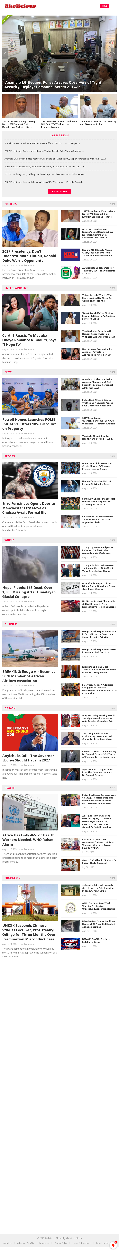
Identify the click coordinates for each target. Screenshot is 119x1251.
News (8, 372)
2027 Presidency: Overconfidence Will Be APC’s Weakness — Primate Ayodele (59, 124)
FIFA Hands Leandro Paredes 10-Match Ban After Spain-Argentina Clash (97, 519)
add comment (27, 265)
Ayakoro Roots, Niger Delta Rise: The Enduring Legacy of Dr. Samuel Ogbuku (97, 772)
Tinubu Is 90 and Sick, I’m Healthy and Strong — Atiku (98, 123)
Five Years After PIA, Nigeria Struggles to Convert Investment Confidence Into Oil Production (99, 689)
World (9, 540)
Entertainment (16, 288)
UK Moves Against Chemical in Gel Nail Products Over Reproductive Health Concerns (99, 604)
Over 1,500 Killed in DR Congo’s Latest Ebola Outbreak (99, 861)
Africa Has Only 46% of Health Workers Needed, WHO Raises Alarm (28, 839)
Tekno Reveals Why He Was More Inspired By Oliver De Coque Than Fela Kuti (97, 298)
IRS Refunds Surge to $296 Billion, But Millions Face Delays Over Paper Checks (99, 586)
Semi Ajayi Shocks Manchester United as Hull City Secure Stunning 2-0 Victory (98, 501)
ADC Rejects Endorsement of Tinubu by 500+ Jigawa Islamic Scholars (98, 270)
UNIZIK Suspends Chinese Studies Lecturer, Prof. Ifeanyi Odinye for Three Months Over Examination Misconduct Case (28, 932)
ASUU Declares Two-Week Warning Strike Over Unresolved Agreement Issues (98, 906)
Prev (5, 53)
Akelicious (49, 1238)
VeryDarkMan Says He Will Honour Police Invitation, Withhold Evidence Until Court (98, 334)
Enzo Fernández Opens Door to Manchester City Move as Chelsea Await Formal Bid (28, 508)
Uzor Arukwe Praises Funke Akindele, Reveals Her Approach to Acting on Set (97, 352)
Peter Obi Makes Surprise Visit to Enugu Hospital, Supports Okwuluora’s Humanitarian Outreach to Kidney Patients (99, 799)
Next (114, 53)
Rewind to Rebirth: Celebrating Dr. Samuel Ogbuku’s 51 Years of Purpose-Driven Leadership (99, 754)
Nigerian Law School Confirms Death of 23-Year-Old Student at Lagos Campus (98, 924)
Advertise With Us (25, 1243)
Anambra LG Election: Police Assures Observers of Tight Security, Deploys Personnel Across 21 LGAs (53, 84)
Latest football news (106, 1243)
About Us (7, 1243)
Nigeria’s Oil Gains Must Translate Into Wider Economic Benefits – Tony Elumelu (99, 669)
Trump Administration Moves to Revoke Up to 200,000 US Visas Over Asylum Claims (98, 568)
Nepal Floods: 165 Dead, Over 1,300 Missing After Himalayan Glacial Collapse (29, 592)
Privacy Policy (60, 1243)
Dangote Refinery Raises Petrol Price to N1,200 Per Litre (99, 651)
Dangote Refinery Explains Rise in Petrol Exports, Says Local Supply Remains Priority (99, 634)
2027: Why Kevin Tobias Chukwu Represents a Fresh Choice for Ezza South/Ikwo (97, 736)
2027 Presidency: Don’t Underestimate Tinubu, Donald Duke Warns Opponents (44, 150)
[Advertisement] (59, 987)
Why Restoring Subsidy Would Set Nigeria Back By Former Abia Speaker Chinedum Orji (98, 718)
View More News (59, 191)
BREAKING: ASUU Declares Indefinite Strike (96, 940)
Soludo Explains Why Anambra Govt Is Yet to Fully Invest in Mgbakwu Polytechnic (98, 888)
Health (9, 788)
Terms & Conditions (81, 1243)
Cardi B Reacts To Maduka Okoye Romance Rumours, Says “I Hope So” (29, 340)
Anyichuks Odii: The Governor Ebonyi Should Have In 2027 (28, 757)
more (112, 204)
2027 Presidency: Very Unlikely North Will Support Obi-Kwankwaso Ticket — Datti (18, 124)
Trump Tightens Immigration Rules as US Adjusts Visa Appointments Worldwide (98, 550)
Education (12, 878)
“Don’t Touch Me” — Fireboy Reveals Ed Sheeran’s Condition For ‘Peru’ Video (99, 316)
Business (10, 624)
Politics (10, 204)
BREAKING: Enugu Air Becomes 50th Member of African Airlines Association (28, 676)
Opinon (10, 708)
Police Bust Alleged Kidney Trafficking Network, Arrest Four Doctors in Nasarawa (44, 166)
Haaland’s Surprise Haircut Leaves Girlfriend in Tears (96, 482)
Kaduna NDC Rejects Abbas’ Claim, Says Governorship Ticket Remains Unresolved (97, 252)
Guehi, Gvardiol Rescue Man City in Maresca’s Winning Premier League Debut (97, 466)
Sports (9, 456)
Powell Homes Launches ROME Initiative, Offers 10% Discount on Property (42, 143)
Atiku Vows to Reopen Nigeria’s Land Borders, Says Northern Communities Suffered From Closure (97, 233)
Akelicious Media (74, 1238)
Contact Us (44, 1243)
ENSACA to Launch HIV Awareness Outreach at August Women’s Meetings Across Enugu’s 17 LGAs (99, 843)
